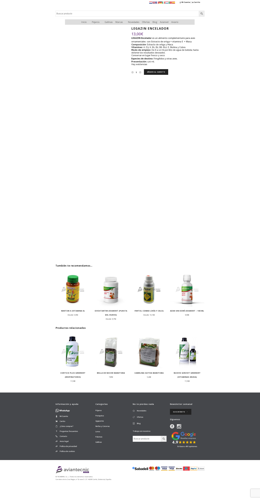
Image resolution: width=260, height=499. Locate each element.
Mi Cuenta (64, 416)
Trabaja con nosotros (141, 431)
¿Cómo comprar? (66, 426)
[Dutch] (150, 2)
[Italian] (163, 2)
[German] (160, 2)
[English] (154, 2)
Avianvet (164, 22)
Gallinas (109, 22)
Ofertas (146, 22)
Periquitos (99, 415)
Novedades (133, 22)
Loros (97, 431)
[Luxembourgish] (167, 2)
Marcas (119, 22)
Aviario (174, 22)
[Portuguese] (170, 2)
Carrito (62, 421)
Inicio (84, 22)
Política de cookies (67, 451)
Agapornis (99, 421)
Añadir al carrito (156, 72)
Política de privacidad (68, 446)
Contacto (63, 436)
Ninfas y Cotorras (102, 426)
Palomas (98, 437)
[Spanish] (173, 2)
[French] (157, 2)
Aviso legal (64, 441)
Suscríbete (179, 412)
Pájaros (96, 22)
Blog (154, 22)
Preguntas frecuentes (69, 431)
